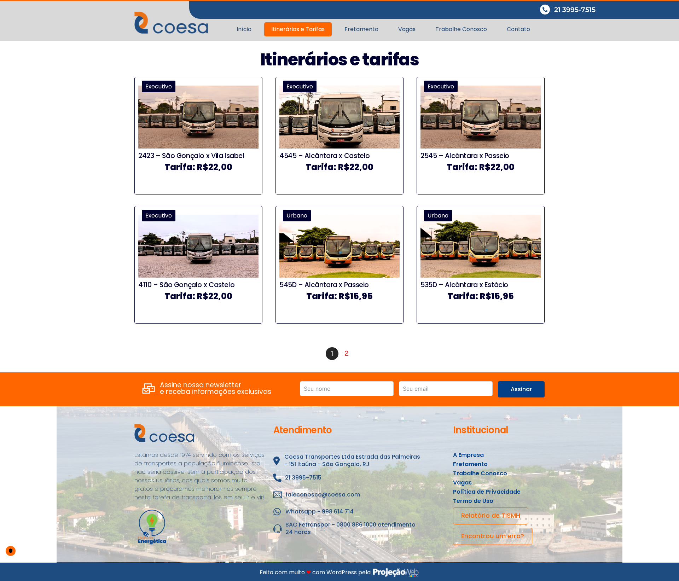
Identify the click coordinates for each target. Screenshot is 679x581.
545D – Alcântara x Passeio (324, 285)
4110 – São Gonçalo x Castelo (186, 285)
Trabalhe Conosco (461, 29)
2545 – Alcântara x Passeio (464, 156)
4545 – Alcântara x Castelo (324, 156)
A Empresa (468, 455)
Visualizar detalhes (198, 183)
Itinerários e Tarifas (298, 29)
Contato (518, 29)
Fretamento (361, 29)
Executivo (158, 86)
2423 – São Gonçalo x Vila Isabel (191, 156)
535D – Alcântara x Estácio (464, 285)
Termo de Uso (473, 501)
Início (244, 29)
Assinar (521, 389)
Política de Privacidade (487, 492)
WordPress (341, 572)
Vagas (407, 29)
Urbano (296, 215)
